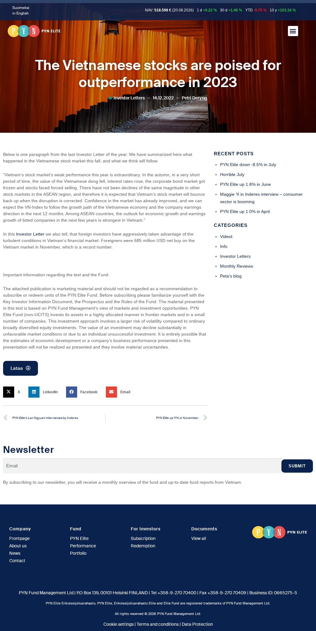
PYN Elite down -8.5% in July (248, 164)
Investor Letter (30, 234)
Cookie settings (118, 624)
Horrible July (232, 174)
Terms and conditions (158, 624)
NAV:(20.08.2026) (169, 10)
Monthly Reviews (236, 266)
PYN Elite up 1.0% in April (245, 211)
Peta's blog (231, 276)
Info (223, 246)
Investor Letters (129, 98)
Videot (226, 236)
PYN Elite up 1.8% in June (245, 184)
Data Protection (197, 624)
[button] (293, 31)
